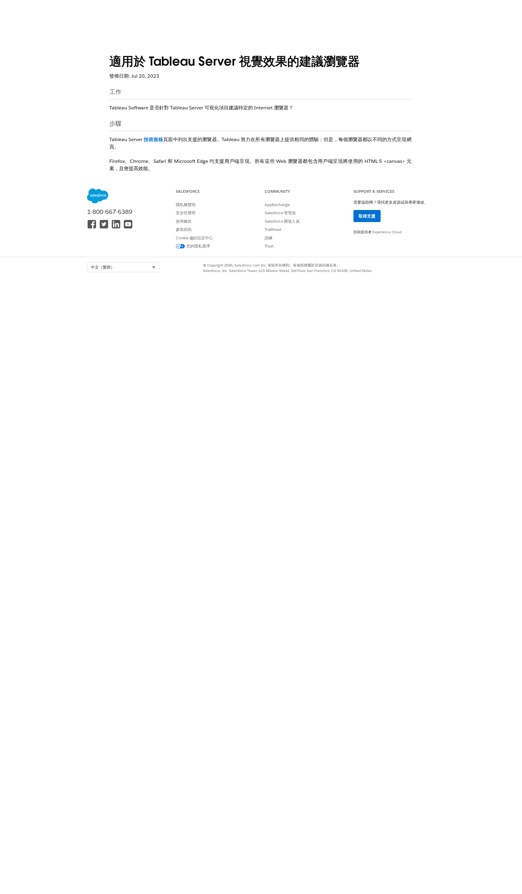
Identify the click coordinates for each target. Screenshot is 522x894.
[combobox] (123, 267)
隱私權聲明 (185, 204)
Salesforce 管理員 (280, 212)
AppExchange (277, 204)
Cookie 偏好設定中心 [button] (194, 237)
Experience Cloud (386, 231)
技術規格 (153, 139)
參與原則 (184, 229)
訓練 (268, 237)
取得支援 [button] (367, 216)
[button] (123, 267)
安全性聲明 (185, 212)
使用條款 (184, 221)
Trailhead (273, 229)
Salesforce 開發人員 (282, 221)
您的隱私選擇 (198, 246)
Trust (269, 246)
